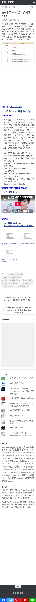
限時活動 (9, 481)
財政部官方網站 (16, 107)
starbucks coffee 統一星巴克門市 (19, 464)
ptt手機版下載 (7, 463)
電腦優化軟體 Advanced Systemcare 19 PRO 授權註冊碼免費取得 (22, 391)
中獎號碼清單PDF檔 (11, 192)
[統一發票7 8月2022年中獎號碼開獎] (9, 253)
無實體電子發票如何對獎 (15, 274)
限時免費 (12, 478)
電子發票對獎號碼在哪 (21, 286)
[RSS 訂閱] (21, 592)
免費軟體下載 (7, 2)
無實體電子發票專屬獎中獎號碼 (11, 277)
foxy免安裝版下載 (16, 416)
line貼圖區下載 (8, 461)
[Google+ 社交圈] (18, 592)
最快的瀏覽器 (28, 472)
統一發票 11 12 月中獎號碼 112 (11, 280)
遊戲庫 (19, 475)
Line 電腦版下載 (19, 461)
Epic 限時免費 (15, 455)
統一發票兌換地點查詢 (12, 223)
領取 (14, 481)
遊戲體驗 (31, 475)
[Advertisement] (18, 87)
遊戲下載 (10, 475)
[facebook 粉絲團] (14, 592)
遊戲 (7, 475)
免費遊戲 (15, 466)
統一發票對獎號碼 (28, 280)
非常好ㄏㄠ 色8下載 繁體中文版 (21, 378)
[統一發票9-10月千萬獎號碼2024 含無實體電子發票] (9, 237)
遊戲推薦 (25, 475)
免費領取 (24, 467)
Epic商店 (26, 453)
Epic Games (6, 447)
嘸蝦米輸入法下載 (16, 383)
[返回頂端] (18, 586)
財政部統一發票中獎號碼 (9, 283)
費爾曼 (5, 20)
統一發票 (12, 7)
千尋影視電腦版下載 (17, 428)
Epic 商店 (18, 453)
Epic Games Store (20, 447)
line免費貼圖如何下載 (18, 458)
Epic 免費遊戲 (9, 453)
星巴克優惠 (21, 472)
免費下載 (7, 467)
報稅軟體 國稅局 (25, 469)
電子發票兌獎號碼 (7, 286)
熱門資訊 (4, 7)
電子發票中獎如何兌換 (25, 283)
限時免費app (20, 478)
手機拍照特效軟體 (14, 472)
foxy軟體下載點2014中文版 (20, 410)
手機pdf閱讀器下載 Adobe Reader (22, 398)
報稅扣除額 (13, 469)
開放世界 (3, 478)
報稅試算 (18, 469)
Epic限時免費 (7, 455)
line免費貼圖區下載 (25, 455)
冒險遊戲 (30, 467)
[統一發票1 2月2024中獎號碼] (26, 237)
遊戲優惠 (15, 475)
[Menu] (33, 2)
